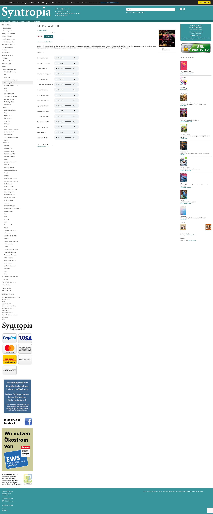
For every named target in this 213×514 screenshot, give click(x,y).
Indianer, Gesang (9, 151)
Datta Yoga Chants (9, 102)
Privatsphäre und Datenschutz (11, 297)
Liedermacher (8, 184)
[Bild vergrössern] (167, 46)
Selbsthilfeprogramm (10, 235)
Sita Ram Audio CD (36, 21)
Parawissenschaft (8, 47)
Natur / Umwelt (7, 36)
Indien (6, 159)
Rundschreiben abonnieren (9, 315)
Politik (4, 50)
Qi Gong (6, 219)
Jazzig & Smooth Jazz (10, 162)
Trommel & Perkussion (10, 255)
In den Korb (48, 36)
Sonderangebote (8, 31)
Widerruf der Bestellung (9, 306)
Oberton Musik (8, 211)
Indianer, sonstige (9, 156)
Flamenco (7, 124)
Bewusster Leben (8, 55)
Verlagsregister (6, 290)
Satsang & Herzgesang (11, 230)
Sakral (6, 227)
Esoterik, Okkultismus (9, 61)
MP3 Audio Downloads (9, 282)
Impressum (5, 317)
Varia (4, 66)
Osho (5, 214)
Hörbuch (6, 143)
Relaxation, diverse (9, 225)
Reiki (5, 222)
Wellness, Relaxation (10, 266)
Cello (5, 88)
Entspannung (8, 118)
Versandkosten (6, 299)
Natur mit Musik (8, 200)
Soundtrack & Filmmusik (11, 241)
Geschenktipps (7, 28)
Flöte (5, 126)
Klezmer (6, 175)
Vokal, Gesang (8, 257)
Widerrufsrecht (6, 304)
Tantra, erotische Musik (11, 249)
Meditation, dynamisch (10, 189)
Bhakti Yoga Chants (25, 21)
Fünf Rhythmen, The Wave (11, 129)
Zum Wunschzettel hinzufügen (44, 41)
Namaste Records (41, 33)
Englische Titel (8, 115)
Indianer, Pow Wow (9, 154)
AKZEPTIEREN (204, 3)
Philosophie (6, 52)
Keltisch (6, 164)
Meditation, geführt (9, 192)
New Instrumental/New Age (12, 208)
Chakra (6, 91)
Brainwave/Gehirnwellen (11, 85)
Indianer (6, 145)
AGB (3, 301)
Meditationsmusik (9, 194)
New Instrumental (9, 205)
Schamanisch (7, 233)
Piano (5, 216)
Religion (5, 58)
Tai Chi (6, 246)
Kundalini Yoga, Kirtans (10, 178)
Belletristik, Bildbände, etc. (10, 276)
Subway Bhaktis (43, 30)
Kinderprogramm (9, 167)
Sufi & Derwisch (8, 244)
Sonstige (6, 238)
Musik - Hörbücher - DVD (13, 21)
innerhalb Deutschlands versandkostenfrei (55, 39)
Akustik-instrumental (10, 72)
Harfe (6, 140)
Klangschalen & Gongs (10, 170)
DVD (5, 107)
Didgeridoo (7, 104)
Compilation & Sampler (10, 96)
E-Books (5, 279)
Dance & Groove (9, 99)
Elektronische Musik (9, 110)
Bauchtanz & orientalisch (11, 80)
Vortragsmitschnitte (10, 260)
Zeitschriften (6, 285)
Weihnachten (8, 263)
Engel (5, 113)
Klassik (6, 173)
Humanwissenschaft (9, 42)
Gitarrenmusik (8, 134)
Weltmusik (7, 268)
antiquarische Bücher (9, 33)
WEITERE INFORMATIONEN (110, 3)
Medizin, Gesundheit (9, 39)
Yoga (5, 271)
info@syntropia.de (62, 15)
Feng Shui (7, 121)
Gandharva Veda (9, 132)
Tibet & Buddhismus (10, 252)
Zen (5, 274)
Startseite (4, 21)
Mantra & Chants (9, 186)
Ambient (6, 74)
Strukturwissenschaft (9, 44)
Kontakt (4, 509)
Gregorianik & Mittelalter (11, 137)
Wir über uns (5, 310)
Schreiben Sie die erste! (43, 146)
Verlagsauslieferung (8, 308)
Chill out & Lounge (9, 93)
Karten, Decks (7, 63)
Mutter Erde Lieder (9, 197)
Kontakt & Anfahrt (7, 313)
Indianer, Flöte (8, 148)
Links (3, 319)
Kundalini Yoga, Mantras (11, 181)
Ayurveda (7, 77)
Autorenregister (6, 288)
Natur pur (7, 203)
